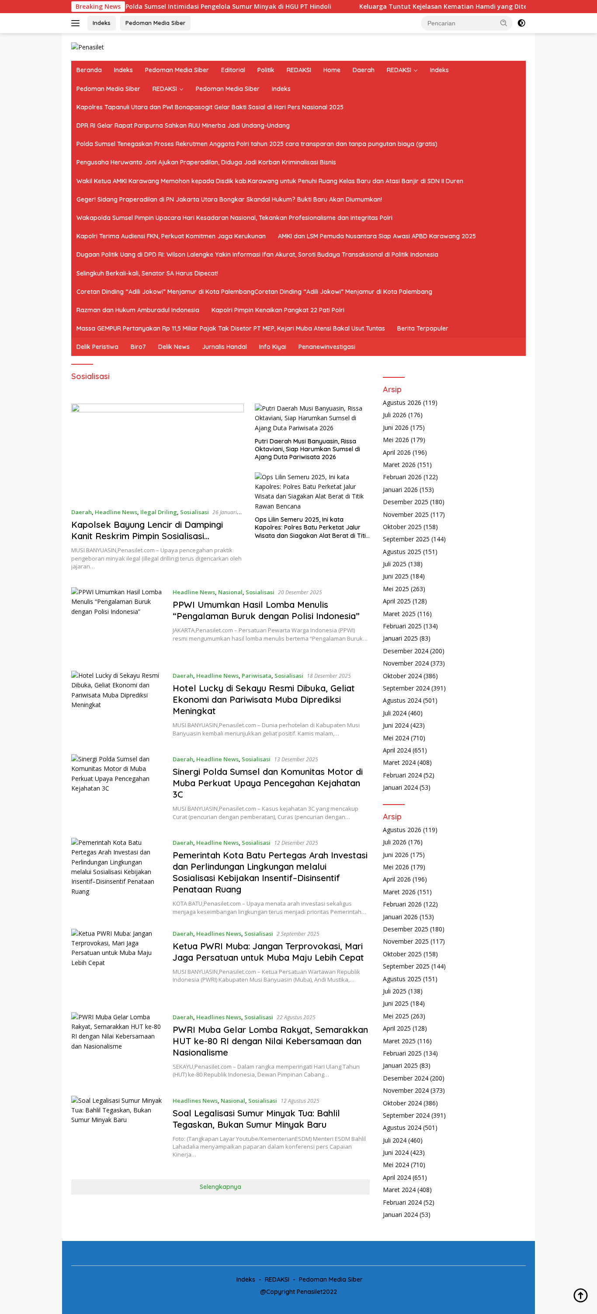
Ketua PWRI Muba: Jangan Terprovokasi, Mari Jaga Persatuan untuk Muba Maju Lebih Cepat (268, 952)
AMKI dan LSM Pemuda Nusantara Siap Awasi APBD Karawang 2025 (377, 236)
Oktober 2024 (402, 676)
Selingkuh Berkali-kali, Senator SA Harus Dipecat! (147, 273)
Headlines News (218, 934)
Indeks (102, 22)
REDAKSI (299, 70)
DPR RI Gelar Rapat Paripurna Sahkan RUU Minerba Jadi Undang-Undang (183, 125)
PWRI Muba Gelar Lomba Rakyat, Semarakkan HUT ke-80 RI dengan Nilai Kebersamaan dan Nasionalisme (270, 1041)
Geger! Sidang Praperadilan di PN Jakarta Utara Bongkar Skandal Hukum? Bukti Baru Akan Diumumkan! (229, 199)
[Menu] (77, 23)
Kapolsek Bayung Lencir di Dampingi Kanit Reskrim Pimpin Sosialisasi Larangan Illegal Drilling (147, 536)
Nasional (230, 592)
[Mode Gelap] (521, 23)
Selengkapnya (220, 1187)
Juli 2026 (394, 415)
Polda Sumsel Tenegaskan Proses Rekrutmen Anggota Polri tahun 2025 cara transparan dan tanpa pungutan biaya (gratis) (256, 144)
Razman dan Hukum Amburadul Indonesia (137, 310)
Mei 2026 (396, 440)
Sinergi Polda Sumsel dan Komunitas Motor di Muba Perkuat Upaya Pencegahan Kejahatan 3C (268, 783)
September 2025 (406, 539)
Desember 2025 (405, 502)
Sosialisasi (194, 512)
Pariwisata (256, 676)
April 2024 (397, 750)
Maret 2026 (399, 465)
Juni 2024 (396, 725)
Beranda (89, 70)
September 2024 (406, 688)
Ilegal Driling (158, 512)
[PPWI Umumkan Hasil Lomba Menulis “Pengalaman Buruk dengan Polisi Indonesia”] (117, 622)
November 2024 (406, 663)
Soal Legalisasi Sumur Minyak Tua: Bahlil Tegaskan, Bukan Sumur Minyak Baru (256, 1119)
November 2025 (406, 514)
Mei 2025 (396, 589)
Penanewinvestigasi (326, 347)
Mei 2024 (396, 738)
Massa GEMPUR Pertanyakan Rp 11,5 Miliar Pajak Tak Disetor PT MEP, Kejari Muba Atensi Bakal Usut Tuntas (230, 328)
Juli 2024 (394, 713)
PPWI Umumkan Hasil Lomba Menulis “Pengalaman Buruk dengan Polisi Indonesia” (266, 610)
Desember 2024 (405, 651)
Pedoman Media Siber (155, 22)
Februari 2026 (402, 477)
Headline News (116, 512)
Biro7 (138, 347)
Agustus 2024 (402, 701)
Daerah (364, 70)
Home (331, 70)
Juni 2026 (396, 428)
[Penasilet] (87, 46)
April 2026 (397, 452)
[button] (504, 23)
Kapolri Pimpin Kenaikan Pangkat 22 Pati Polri (278, 310)
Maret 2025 (399, 614)
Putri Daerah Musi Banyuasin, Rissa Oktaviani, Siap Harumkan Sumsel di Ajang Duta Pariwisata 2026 (307, 449)
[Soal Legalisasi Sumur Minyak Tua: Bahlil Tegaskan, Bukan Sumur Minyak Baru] (117, 1131)
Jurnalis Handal (224, 347)
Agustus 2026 (402, 403)
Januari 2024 (400, 788)
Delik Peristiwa (97, 347)
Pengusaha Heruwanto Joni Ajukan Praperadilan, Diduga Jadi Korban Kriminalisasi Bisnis (206, 162)
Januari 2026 (400, 490)
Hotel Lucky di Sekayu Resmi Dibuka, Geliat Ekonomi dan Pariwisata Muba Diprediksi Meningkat (264, 699)
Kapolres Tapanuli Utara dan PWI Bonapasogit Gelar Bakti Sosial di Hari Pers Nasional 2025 (210, 107)
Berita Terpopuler (422, 328)
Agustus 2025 (402, 552)
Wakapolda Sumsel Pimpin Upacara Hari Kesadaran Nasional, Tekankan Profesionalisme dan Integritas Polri (234, 218)
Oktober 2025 (402, 527)
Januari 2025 (400, 638)
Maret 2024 (399, 763)
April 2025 (397, 601)
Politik (265, 70)
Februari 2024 (402, 775)
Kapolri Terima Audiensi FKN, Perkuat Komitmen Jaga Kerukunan (171, 236)
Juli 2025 (394, 564)
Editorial (233, 70)
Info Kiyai (272, 347)
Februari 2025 (402, 626)
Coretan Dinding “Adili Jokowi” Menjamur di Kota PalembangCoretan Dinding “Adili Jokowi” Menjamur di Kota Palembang (254, 292)
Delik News (174, 347)
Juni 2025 (396, 576)
